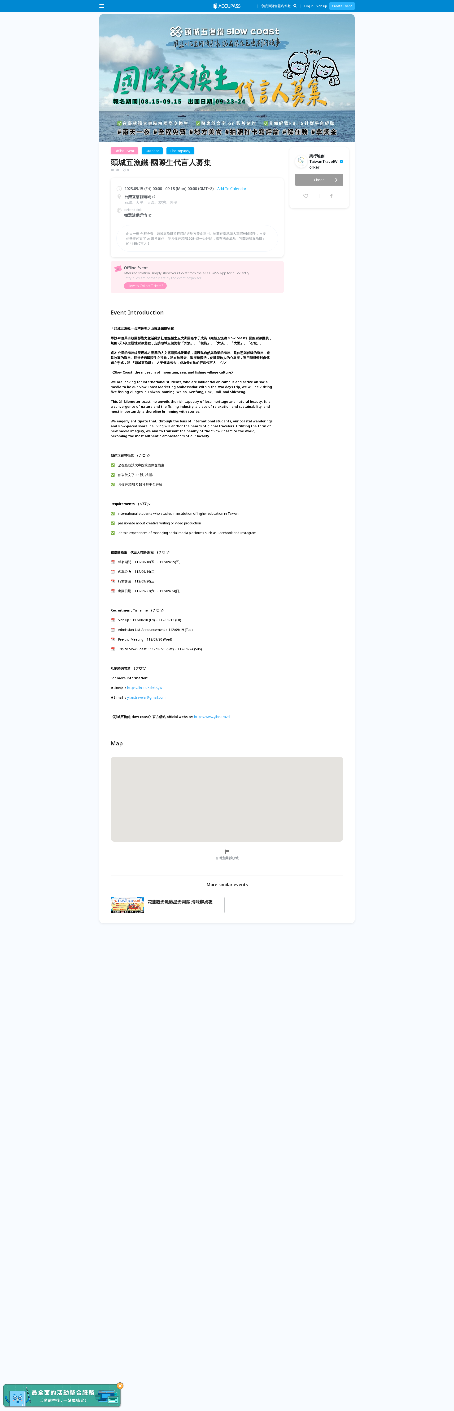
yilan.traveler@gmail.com (146, 697)
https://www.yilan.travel (212, 716)
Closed (319, 180)
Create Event (342, 6)
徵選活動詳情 (135, 215)
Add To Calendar (231, 188)
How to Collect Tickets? (145, 286)
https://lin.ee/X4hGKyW (144, 687)
